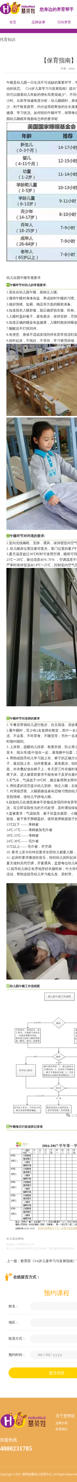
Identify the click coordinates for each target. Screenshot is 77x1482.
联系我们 (62, 1429)
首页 (12, 22)
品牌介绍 (62, 1423)
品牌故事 (38, 22)
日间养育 (64, 22)
